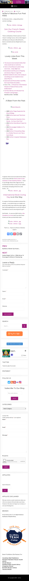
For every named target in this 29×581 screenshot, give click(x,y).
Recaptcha (5, 455)
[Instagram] (20, 382)
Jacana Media (6, 569)
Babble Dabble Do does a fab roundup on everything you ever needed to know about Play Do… (15, 76)
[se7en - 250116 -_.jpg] (14, 221)
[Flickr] (17, 382)
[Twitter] (9, 382)
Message (5, 435)
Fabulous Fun (12, 239)
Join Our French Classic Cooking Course (14, 30)
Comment (5, 270)
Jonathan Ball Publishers (10, 558)
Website (4, 306)
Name (4, 291)
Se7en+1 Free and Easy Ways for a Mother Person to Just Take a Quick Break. (15, 133)
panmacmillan (14, 241)
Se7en (19, 577)
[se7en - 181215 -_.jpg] (14, 190)
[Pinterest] (14, 382)
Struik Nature (6, 563)
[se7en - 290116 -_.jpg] (14, 47)
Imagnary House (7, 566)
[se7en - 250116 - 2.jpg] (14, 223)
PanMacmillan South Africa (11, 564)
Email (4, 298)
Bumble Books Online (9, 567)
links (8, 241)
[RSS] (11, 382)
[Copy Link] (20, 234)
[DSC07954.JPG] (15, 107)
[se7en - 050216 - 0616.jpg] (14, 25)
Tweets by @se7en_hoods (9, 366)
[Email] (17, 234)
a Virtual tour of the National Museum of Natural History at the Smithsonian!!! (15, 86)
